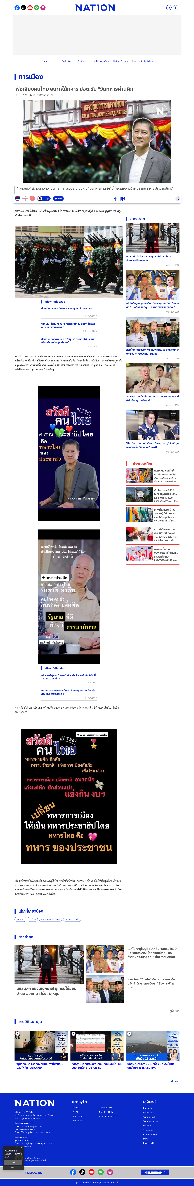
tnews (146, 1138)
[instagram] (110, 1174)
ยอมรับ (13, 1162)
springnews (148, 1130)
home (76, 1107)
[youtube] (91, 1174)
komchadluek (149, 1116)
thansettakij (148, 1143)
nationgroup (148, 1112)
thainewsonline (150, 1134)
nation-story (106, 1111)
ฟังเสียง (20, 919)
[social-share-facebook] (17, 7)
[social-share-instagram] (43, 7)
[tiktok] (82, 1174)
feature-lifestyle (108, 1116)
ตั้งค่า (13, 1167)
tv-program (105, 1107)
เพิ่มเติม (7, 1157)
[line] (101, 1174)
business (77, 1120)
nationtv (147, 1125)
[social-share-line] (36, 7)
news (75, 1111)
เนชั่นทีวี (89, 1182)
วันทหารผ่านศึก (72, 919)
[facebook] (73, 1174)
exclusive (78, 1116)
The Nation (148, 1108)
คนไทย (33, 919)
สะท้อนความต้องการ (50, 919)
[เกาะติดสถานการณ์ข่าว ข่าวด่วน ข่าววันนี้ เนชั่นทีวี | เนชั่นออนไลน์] (95, 7)
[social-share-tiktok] (23, 7)
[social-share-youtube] (30, 7)
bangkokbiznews (150, 1121)
